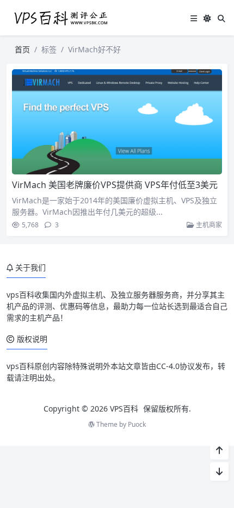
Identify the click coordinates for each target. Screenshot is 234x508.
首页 (22, 49)
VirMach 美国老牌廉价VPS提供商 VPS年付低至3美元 (115, 185)
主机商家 (208, 224)
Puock (137, 424)
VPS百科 (124, 408)
